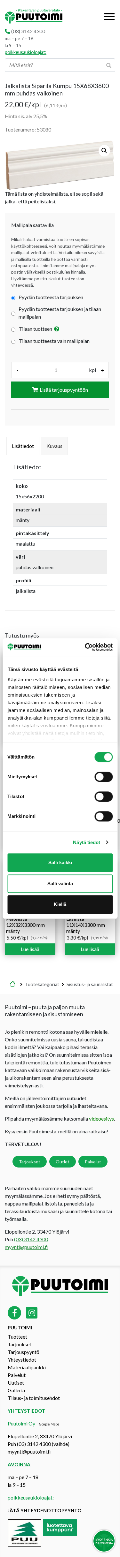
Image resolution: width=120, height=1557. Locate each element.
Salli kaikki (60, 862)
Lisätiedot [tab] (23, 446)
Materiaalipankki (27, 1367)
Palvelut (93, 1161)
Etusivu (12, 984)
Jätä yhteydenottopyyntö (45, 1510)
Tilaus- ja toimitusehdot (34, 1398)
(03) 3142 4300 (28, 31)
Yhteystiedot (22, 1360)
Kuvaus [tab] (54, 446)
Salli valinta (60, 883)
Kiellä (60, 904)
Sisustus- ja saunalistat (90, 984)
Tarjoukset (29, 1161)
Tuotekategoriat (42, 984)
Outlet (62, 1161)
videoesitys (101, 1118)
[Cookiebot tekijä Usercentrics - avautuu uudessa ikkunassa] (85, 647)
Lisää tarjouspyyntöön (64, 390)
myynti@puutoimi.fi (26, 1247)
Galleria (16, 1390)
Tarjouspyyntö (23, 1352)
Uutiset (16, 1382)
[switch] (103, 777)
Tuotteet (17, 1337)
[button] (104, 150)
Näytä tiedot (86, 842)
